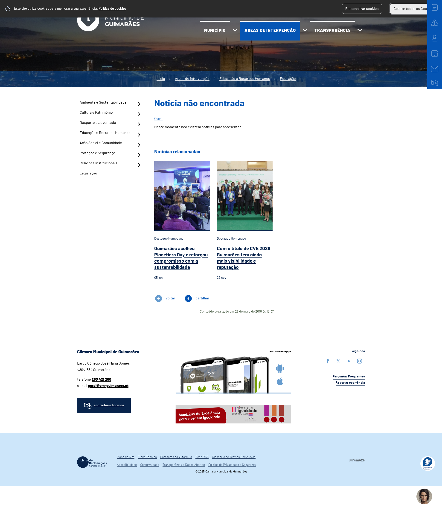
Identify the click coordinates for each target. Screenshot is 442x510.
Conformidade (149, 465)
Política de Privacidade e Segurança (232, 465)
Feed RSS (202, 457)
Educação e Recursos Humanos (244, 79)
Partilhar (202, 298)
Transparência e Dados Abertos (184, 465)
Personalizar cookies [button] (362, 9)
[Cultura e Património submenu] (139, 114)
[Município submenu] (235, 31)
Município (215, 31)
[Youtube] (349, 361)
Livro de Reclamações (92, 462)
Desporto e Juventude (98, 123)
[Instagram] (359, 361)
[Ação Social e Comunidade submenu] (139, 144)
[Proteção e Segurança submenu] (139, 155)
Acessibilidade (127, 465)
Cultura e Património (96, 112)
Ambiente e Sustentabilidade (103, 102)
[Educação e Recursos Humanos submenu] (139, 134)
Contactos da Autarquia (176, 457)
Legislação (88, 173)
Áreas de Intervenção (270, 31)
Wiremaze (357, 460)
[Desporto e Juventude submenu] (139, 124)
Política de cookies (112, 8)
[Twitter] (338, 361)
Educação (288, 79)
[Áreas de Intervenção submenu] (305, 31)
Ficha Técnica (147, 457)
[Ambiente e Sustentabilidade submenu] (139, 104)
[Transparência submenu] (360, 31)
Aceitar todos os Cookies (413, 9)
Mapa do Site (125, 457)
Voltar (170, 298)
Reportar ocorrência (350, 382)
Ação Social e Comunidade (101, 143)
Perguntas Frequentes (349, 376)
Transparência (332, 31)
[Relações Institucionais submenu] (139, 165)
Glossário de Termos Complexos (234, 457)
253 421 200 (101, 379)
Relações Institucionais (98, 163)
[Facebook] (328, 361)
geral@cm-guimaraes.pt (108, 386)
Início (161, 79)
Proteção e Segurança (97, 153)
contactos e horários (109, 405)
